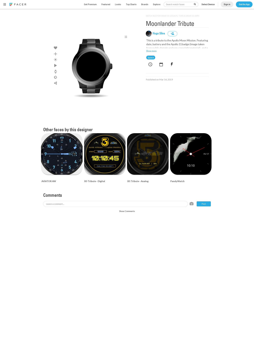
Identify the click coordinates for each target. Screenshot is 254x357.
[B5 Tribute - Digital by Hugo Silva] (105, 154)
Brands (144, 4)
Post (204, 204)
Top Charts (131, 4)
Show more (151, 51)
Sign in (227, 4)
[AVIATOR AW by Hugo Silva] (62, 154)
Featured (105, 4)
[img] (149, 34)
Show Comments (127, 211)
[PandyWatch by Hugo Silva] (191, 154)
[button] (244, 4)
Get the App (244, 4)
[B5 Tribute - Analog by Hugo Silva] (148, 154)
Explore (156, 4)
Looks (118, 4)
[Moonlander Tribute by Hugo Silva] (91, 67)
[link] (17, 4)
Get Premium (90, 4)
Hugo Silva (159, 33)
